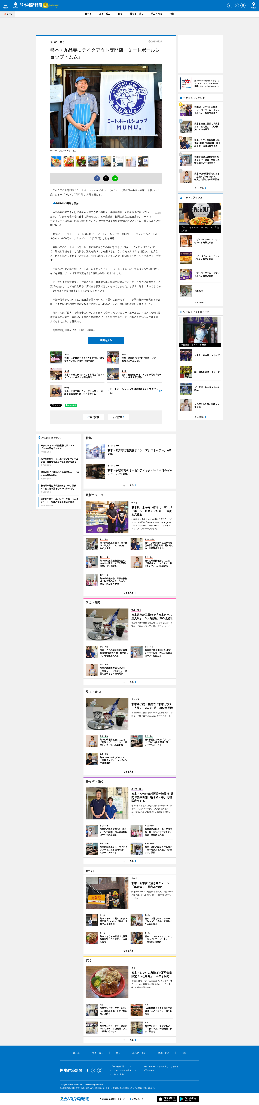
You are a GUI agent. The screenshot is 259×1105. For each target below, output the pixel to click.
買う (120, 13)
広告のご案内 (118, 1074)
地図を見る (106, 340)
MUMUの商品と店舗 (67, 203)
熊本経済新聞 (27, 5)
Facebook (229, 5)
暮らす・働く (136, 13)
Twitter (236, 5)
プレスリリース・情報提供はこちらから (160, 1066)
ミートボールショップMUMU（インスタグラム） (134, 391)
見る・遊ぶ (104, 13)
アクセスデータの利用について (125, 1070)
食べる (88, 13)
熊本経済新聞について (121, 1066)
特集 (172, 13)
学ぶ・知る (156, 13)
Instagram (243, 5)
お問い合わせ (149, 1070)
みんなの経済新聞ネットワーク (74, 1099)
